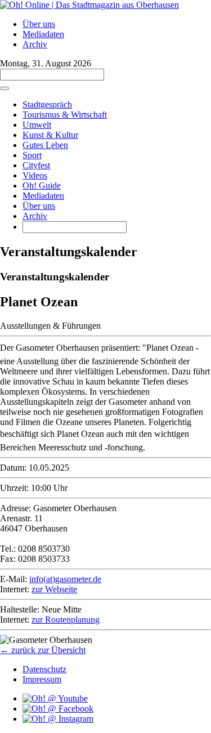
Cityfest (36, 165)
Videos (35, 175)
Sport (32, 155)
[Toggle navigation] (4, 88)
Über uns (39, 24)
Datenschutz (44, 669)
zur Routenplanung (66, 619)
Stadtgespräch (47, 104)
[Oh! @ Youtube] (55, 698)
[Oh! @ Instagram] (58, 718)
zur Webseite (54, 589)
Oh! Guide (42, 185)
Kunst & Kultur (50, 135)
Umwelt (37, 124)
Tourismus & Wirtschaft (65, 114)
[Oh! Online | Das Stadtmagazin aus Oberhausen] (89, 5)
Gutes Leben (45, 145)
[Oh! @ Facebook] (58, 708)
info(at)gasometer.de (65, 579)
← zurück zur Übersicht (43, 650)
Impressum (42, 679)
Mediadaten (43, 34)
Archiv (35, 44)
